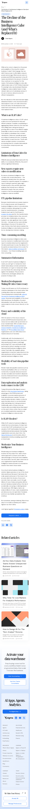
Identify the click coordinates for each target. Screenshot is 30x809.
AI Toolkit (5, 730)
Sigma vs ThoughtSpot (19, 755)
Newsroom (5, 778)
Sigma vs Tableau (20, 750)
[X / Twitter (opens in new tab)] (24, 718)
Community (6, 766)
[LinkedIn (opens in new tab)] (16, 718)
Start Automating (14, 676)
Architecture (6, 733)
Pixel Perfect (6, 741)
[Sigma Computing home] (4, 2)
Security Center (20, 773)
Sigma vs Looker (20, 753)
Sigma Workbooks (6, 435)
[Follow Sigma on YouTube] (7, 525)
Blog (2, 7)
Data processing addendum (20, 778)
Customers (6, 776)
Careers (5, 773)
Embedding (6, 738)
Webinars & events (8, 756)
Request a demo (14, 515)
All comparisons (20, 759)
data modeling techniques (16, 249)
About (4, 781)
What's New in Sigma (8, 748)
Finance (18, 738)
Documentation (7, 758)
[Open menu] (26, 2)
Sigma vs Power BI (21, 748)
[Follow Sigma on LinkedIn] (3, 525)
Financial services (20, 727)
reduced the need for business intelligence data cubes (14, 296)
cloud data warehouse (17, 391)
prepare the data (6, 214)
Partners (5, 784)
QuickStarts (6, 761)
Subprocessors (20, 781)
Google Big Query (19, 326)
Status (18, 784)
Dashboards (6, 735)
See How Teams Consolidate (15, 682)
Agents (4, 727)
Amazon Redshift (6, 328)
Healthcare (19, 730)
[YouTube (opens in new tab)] (20, 718)
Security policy (20, 776)
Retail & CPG (19, 733)
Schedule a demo (19, 509)
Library (4, 750)
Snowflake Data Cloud (17, 330)
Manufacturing (20, 735)
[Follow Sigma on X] (11, 525)
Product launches (7, 753)
